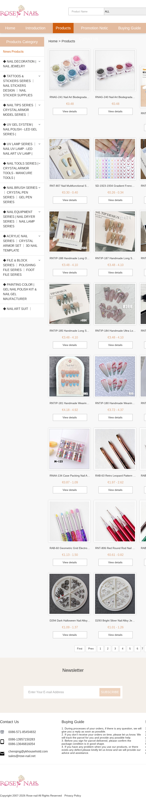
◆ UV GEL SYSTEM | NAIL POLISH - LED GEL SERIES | (20, 129)
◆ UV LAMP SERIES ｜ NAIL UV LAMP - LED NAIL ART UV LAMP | (19, 148)
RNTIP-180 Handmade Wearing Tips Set (115, 403)
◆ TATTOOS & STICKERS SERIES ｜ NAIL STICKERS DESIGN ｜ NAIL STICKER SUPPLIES (19, 86)
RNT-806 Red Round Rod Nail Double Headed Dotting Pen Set (115, 548)
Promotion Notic (94, 28)
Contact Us (88, 39)
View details (70, 111)
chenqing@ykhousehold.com (28, 751)
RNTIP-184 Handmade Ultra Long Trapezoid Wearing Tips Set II (115, 330)
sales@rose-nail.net (21, 756)
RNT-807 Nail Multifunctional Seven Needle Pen (70, 185)
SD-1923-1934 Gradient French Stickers (115, 185)
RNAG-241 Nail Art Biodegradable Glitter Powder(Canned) (70, 97)
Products (63, 28)
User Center (58, 39)
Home (10, 28)
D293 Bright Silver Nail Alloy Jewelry (115, 620)
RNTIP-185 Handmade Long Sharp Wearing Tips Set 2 (70, 330)
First (79, 648)
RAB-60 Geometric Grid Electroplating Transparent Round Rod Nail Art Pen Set (70, 548)
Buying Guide (129, 28)
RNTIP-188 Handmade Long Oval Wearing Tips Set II (70, 258)
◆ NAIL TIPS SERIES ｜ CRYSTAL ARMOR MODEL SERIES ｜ (20, 110)
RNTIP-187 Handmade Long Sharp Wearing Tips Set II (115, 258)
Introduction (35, 28)
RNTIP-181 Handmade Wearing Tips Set (70, 403)
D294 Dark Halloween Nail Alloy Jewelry (70, 620)
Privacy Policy (72, 795)
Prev (91, 648)
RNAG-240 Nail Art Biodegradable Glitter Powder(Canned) (115, 97)
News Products (13, 51)
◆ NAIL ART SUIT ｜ (17, 308)
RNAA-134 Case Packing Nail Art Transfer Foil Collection (70, 475)
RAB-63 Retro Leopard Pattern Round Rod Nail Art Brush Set (115, 475)
